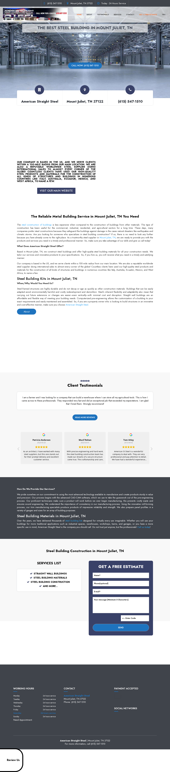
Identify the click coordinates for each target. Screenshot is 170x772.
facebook (116, 716)
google (121, 716)
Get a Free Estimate (148, 14)
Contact (130, 14)
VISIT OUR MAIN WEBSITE (56, 191)
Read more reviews (85, 417)
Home (79, 14)
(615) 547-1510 (54, 3)
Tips (163, 14)
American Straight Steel (77, 304)
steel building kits (73, 520)
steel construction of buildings (37, 224)
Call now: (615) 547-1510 (85, 65)
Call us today (143, 527)
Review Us (13, 760)
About (89, 14)
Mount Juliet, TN (108, 237)
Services (117, 14)
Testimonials (103, 14)
